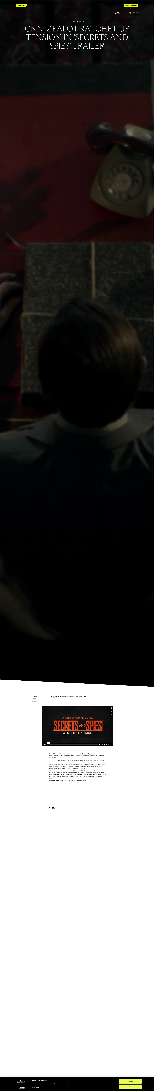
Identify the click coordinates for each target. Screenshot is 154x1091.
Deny (130, 1086)
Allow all (130, 1081)
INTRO (35, 696)
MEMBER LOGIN (21, 5)
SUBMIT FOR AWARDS (131, 5)
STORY (34, 699)
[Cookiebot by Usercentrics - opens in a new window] (21, 1088)
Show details (35, 1087)
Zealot (73, 771)
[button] (20, 13)
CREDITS (34, 701)
